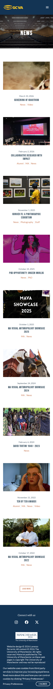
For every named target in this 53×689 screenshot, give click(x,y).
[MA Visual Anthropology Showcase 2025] (26, 304)
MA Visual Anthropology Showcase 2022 (26, 558)
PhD (30, 277)
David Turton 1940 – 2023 (26, 446)
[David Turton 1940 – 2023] (26, 422)
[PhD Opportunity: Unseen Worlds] (26, 249)
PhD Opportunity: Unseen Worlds (26, 273)
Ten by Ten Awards (26, 501)
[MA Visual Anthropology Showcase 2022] (26, 533)
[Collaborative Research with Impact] (26, 131)
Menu (47, 7)
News (22, 104)
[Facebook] (27, 622)
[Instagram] (16, 622)
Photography (27, 222)
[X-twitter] (37, 622)
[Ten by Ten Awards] (26, 477)
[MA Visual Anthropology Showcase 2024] (26, 363)
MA (27, 163)
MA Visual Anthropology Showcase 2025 (26, 330)
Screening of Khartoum (26, 100)
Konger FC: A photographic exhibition (26, 215)
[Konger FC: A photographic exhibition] (26, 190)
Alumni (20, 163)
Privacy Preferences (13, 683)
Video (30, 104)
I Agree (43, 684)
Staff (37, 222)
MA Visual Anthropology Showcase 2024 (26, 388)
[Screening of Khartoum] (26, 76)
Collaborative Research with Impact (26, 157)
